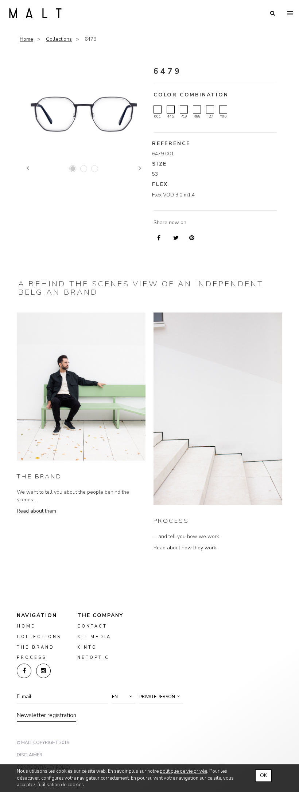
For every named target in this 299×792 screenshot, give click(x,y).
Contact (92, 626)
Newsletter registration (46, 715)
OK (263, 775)
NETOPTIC (93, 658)
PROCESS (171, 521)
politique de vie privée (183, 771)
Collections (59, 39)
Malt (35, 13)
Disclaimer (29, 755)
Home (26, 39)
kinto (87, 647)
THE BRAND (39, 476)
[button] (123, 696)
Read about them (36, 511)
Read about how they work (185, 547)
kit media (94, 637)
